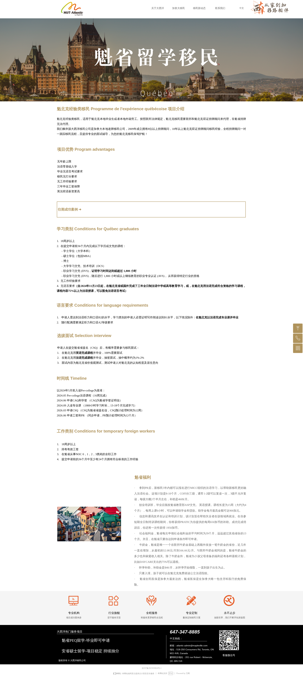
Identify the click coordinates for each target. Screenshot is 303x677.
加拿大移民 (178, 8)
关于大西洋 (157, 8)
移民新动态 (199, 8)
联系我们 (220, 8)
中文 (241, 8)
